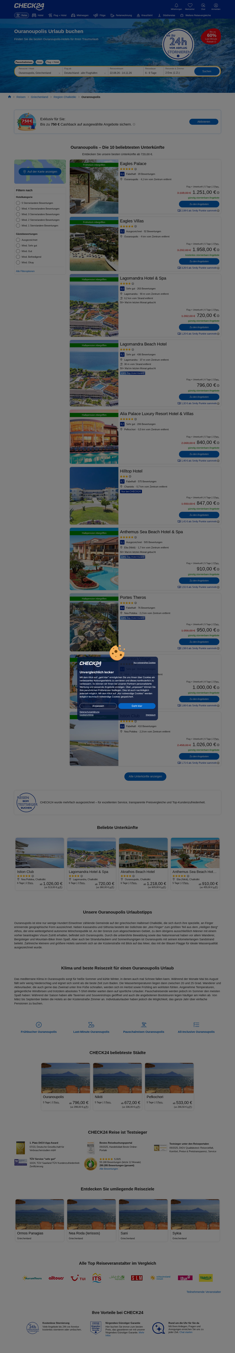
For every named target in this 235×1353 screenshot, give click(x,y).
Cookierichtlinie (87, 715)
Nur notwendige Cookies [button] (145, 663)
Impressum (151, 715)
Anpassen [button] (98, 705)
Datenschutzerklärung (89, 712)
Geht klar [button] (137, 705)
